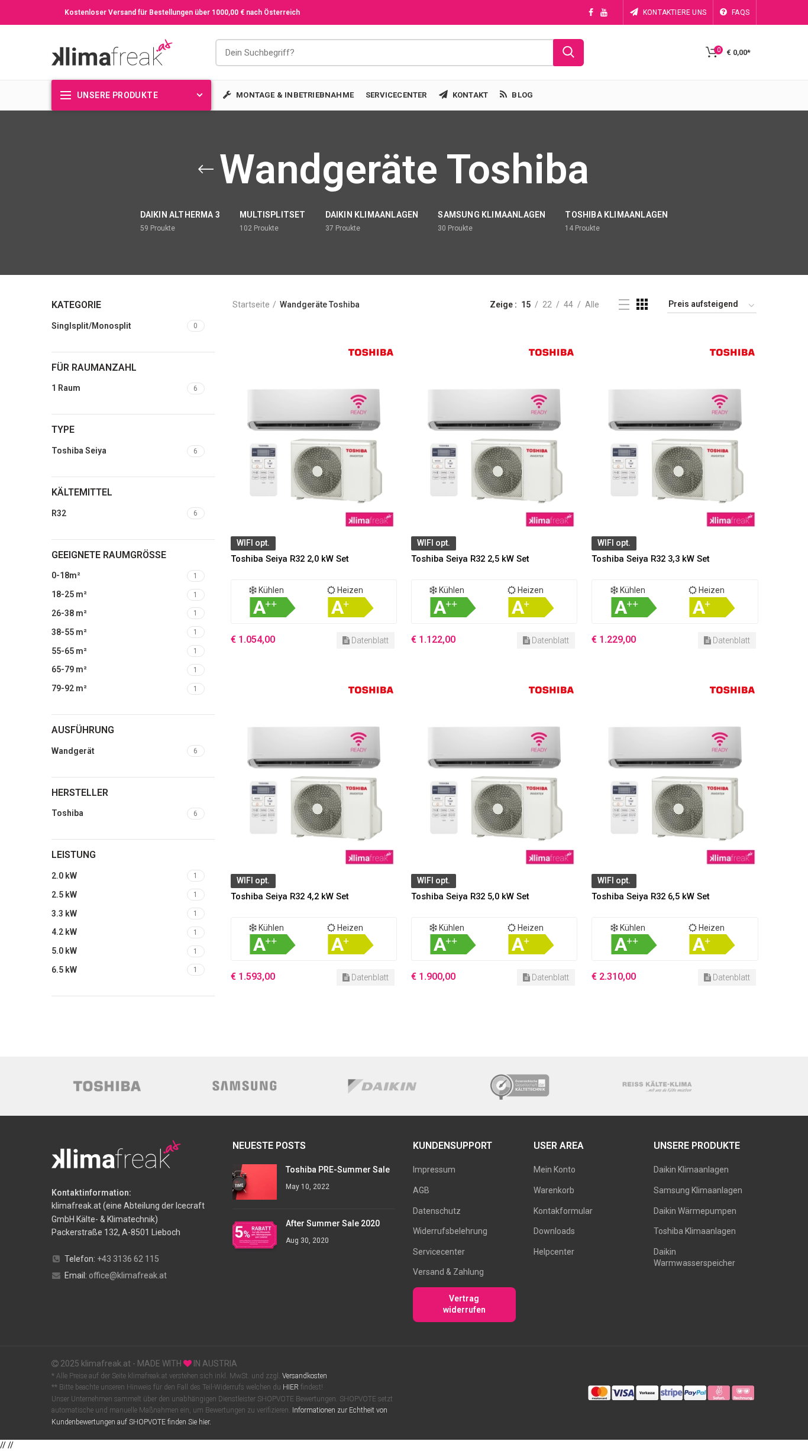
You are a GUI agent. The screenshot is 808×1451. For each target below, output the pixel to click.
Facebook (591, 12)
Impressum (434, 1169)
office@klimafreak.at (128, 1275)
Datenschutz (437, 1211)
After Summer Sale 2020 (333, 1223)
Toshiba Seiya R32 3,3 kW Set (651, 558)
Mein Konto (555, 1169)
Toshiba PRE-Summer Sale (338, 1169)
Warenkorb (554, 1190)
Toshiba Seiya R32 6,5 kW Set (651, 896)
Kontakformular (563, 1211)
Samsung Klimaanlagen (698, 1190)
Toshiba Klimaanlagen (695, 1231)
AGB (421, 1190)
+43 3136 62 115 (128, 1259)
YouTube (604, 12)
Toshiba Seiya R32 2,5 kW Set (470, 558)
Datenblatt (369, 640)
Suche (568, 52)
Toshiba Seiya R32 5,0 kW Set (470, 896)
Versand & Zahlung (448, 1272)
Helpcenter (554, 1251)
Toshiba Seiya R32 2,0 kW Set (290, 558)
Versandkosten (303, 1376)
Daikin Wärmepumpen (695, 1211)
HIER (291, 1387)
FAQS (740, 12)
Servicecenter (439, 1251)
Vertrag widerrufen (464, 1304)
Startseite (251, 304)
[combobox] (399, 52)
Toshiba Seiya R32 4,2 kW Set (290, 896)
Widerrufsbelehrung (450, 1231)
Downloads (554, 1231)
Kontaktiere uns (674, 12)
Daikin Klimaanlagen (691, 1169)
